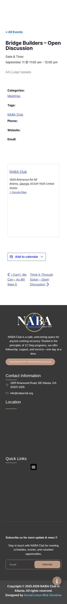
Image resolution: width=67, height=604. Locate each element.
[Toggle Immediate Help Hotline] (56, 581)
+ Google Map (18, 192)
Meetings (13, 96)
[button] (34, 467)
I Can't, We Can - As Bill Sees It (16, 279)
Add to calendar (26, 256)
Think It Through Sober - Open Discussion (41, 279)
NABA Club (15, 114)
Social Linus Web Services (43, 595)
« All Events (14, 32)
